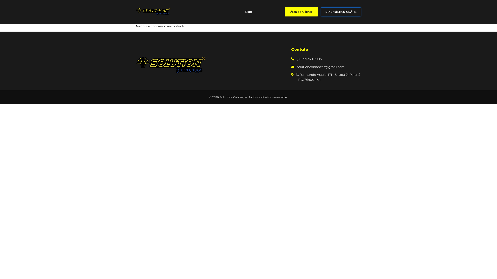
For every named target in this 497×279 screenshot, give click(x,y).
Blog (248, 12)
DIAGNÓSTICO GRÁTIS (340, 11)
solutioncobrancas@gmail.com (321, 67)
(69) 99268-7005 (309, 59)
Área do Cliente (301, 12)
